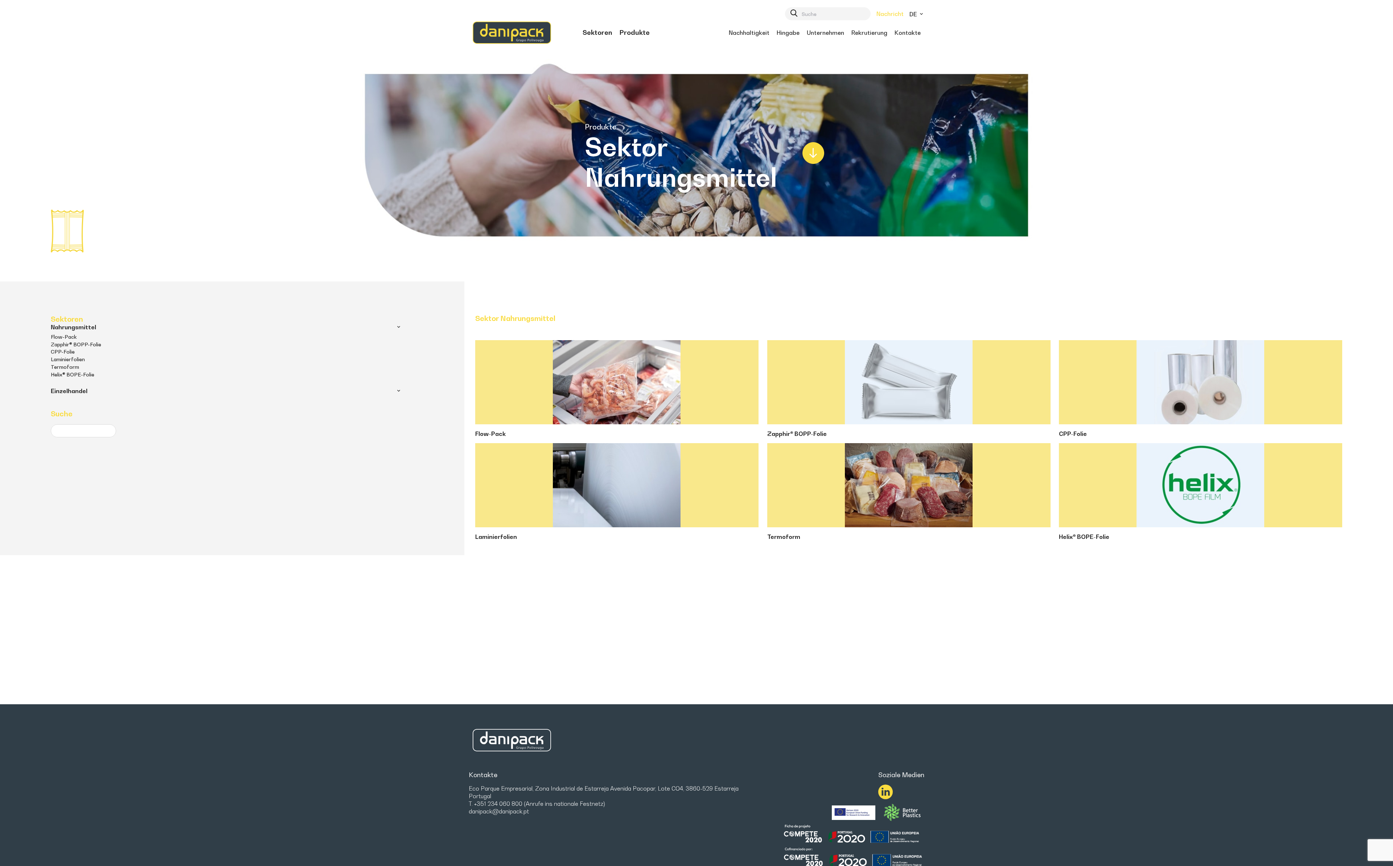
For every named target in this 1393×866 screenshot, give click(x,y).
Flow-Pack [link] (64, 337)
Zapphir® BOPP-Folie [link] (76, 344)
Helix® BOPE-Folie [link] (72, 374)
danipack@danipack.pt (499, 811)
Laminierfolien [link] (68, 359)
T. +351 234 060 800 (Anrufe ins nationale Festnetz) (537, 803)
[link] (597, 33)
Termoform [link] (65, 367)
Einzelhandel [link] (69, 391)
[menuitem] (597, 33)
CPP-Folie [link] (63, 352)
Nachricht (890, 13)
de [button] (914, 14)
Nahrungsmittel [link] (73, 327)
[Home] (512, 32)
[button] (398, 327)
